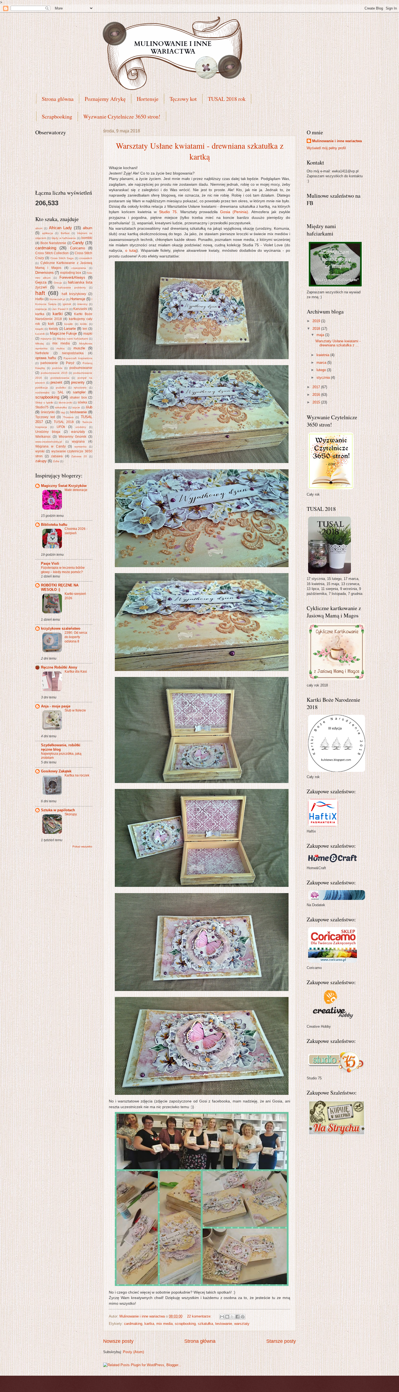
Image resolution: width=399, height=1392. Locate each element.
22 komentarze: (200, 1316)
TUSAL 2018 (64, 422)
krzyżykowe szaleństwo (60, 628)
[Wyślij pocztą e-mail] (222, 1316)
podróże (57, 367)
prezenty (78, 382)
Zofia (56, 461)
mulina (60, 348)
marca (321, 363)
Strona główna (58, 98)
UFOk (61, 426)
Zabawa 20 (79, 456)
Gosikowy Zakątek (56, 771)
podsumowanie (80, 367)
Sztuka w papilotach (58, 810)
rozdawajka (42, 392)
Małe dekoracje (76, 490)
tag (63, 412)
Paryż (70, 363)
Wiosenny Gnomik (73, 436)
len (85, 328)
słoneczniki (65, 402)
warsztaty (241, 1324)
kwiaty (53, 328)
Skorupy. (71, 814)
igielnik (67, 304)
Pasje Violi (50, 563)
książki (39, 328)
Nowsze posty (118, 1341)
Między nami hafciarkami (72, 338)
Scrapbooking (57, 116)
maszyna (46, 338)
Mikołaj (39, 343)
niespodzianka (73, 353)
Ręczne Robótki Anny (59, 667)
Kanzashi (80, 308)
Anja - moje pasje (55, 706)
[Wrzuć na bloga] (227, 1316)
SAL (61, 392)
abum (38, 228)
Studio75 (42, 407)
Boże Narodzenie (53, 243)
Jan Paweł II (60, 308)
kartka (149, 1324)
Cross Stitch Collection (52, 253)
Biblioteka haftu (54, 525)
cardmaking (133, 1324)
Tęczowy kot (183, 98)
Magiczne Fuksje (63, 333)
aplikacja (47, 233)
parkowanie (49, 363)
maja (320, 335)
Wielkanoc (43, 436)
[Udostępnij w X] (232, 1316)
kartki (57, 313)
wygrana (78, 441)
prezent (56, 382)
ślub (89, 407)
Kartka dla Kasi (76, 671)
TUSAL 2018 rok (227, 98)
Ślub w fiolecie (75, 710)
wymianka (80, 446)
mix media (164, 1324)
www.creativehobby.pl (48, 441)
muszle (79, 348)
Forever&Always (72, 277)
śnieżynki (48, 412)
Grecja (58, 282)
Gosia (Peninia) (234, 212)
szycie (76, 407)
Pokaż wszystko (82, 846)
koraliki (68, 323)
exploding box (70, 272)
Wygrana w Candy (50, 446)
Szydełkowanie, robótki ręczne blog (60, 747)
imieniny (82, 304)
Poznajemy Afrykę (105, 98)
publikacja (41, 387)
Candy (78, 242)
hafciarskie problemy (72, 287)
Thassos (68, 417)
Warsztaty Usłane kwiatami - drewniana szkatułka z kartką (199, 151)
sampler (79, 392)
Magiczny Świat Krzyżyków (64, 486)
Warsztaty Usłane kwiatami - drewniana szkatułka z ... (337, 343)
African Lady (60, 227)
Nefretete (42, 353)
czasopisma (78, 267)
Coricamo (77, 248)
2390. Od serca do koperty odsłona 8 (76, 637)
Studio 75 (168, 212)
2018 (316, 329)
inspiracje (41, 308)
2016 (316, 395)
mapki (87, 333)
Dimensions (44, 273)
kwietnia (323, 355)
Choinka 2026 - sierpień (76, 531)
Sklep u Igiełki (44, 402)
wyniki (40, 451)
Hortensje (148, 98)
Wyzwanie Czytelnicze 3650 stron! (121, 116)
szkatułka (205, 1324)
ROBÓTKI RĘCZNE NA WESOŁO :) (59, 587)
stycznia (323, 377)
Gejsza (40, 282)
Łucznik (40, 333)
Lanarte (70, 329)
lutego (321, 370)
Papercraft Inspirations (78, 358)
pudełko (61, 387)
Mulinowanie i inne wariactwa (337, 141)
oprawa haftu (45, 358)
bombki (86, 238)
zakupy (41, 461)
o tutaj (131, 250)
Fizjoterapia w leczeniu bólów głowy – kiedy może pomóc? (63, 570)
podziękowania (59, 377)
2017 (316, 387)
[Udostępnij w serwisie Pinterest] (242, 1316)
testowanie (223, 1324)
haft (40, 293)
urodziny (80, 426)
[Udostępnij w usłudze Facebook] (237, 1316)
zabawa (57, 456)
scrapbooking (185, 1324)
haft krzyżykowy (74, 294)
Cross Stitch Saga (62, 258)
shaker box (78, 397)
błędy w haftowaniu (64, 238)
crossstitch (85, 258)
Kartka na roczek (77, 775)
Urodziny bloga (47, 431)
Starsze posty (281, 1341)
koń (51, 324)
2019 (316, 321)
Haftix (39, 299)
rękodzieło (80, 387)
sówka (82, 402)
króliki (83, 323)
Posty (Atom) (133, 1352)
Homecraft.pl (57, 299)
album (87, 228)
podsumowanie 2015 (54, 372)
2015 (316, 402)
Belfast (65, 233)
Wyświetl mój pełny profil (326, 148)
